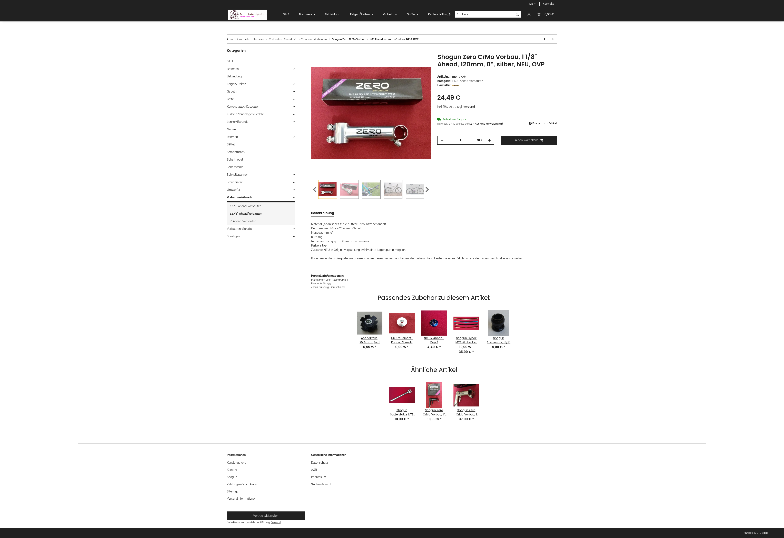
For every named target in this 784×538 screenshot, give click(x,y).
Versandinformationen (241, 498)
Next (427, 189)
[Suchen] (517, 14)
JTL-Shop (762, 532)
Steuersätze (235, 182)
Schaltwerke (235, 167)
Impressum (318, 477)
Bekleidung (234, 76)
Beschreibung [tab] (322, 213)
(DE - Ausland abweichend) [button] (485, 123)
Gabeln (231, 91)
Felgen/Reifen (236, 84)
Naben (231, 129)
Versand (469, 107)
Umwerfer (233, 189)
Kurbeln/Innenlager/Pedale (245, 114)
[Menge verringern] (442, 140)
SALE (230, 61)
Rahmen (232, 136)
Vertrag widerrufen (265, 515)
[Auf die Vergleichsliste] (422, 61)
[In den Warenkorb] (314, 51)
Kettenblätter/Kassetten (243, 106)
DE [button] (531, 4)
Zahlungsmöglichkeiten (242, 484)
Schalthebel (235, 159)
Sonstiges (233, 236)
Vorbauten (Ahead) (239, 197)
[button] (529, 14)
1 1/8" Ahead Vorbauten (467, 81)
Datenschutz (319, 462)
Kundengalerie (236, 462)
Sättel (231, 144)
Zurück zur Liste (239, 39)
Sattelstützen (236, 152)
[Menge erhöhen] (489, 140)
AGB (314, 469)
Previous (314, 189)
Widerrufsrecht (321, 484)
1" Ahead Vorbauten (243, 221)
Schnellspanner (237, 174)
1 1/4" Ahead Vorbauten (245, 206)
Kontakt (548, 4)
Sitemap (232, 491)
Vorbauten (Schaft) (239, 228)
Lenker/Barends (237, 121)
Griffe (230, 99)
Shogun (232, 477)
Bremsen (233, 68)
